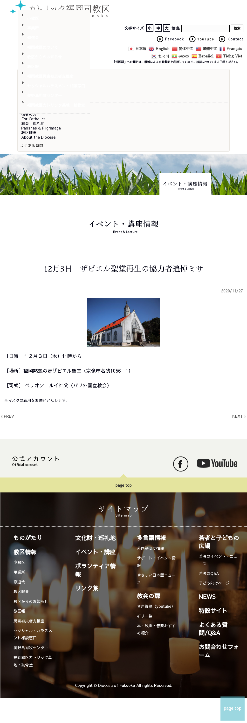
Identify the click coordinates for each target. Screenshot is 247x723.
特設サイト (213, 610)
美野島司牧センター (44, 95)
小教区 (33, 18)
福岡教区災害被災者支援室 (50, 76)
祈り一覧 (144, 616)
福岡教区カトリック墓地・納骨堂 (56, 105)
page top (124, 485)
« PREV (7, 416)
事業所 (33, 27)
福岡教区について (42, 47)
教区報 (33, 66)
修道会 (33, 37)
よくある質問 (31, 145)
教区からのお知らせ (44, 56)
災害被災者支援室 (29, 620)
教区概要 (21, 591)
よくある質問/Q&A (213, 629)
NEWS (207, 596)
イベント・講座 (95, 552)
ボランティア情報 (95, 570)
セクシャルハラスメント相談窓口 (56, 85)
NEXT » (239, 416)
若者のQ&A (209, 573)
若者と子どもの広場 (219, 541)
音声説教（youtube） (156, 606)
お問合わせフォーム (219, 650)
